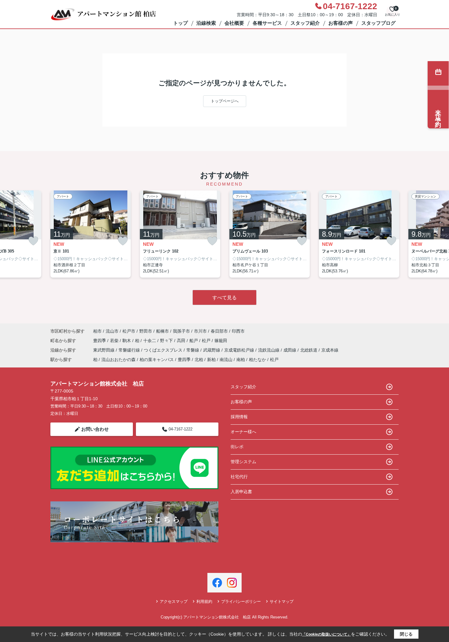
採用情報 (239, 416)
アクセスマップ (174, 601)
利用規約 (204, 601)
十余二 (150, 340)
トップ (180, 23)
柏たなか (257, 359)
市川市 (200, 331)
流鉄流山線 (269, 350)
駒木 (127, 340)
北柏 (199, 359)
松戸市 (128, 331)
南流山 (226, 359)
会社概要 (234, 23)
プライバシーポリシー (241, 601)
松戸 (207, 340)
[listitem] (90, 234)
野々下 (167, 340)
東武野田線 (104, 350)
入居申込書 (241, 491)
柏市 (97, 331)
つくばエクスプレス (164, 350)
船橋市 (162, 331)
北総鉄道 (309, 350)
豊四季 (100, 340)
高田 (182, 340)
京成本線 (329, 350)
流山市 (112, 331)
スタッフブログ (378, 23)
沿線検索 (206, 23)
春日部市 (219, 331)
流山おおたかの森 (118, 359)
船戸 (194, 340)
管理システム (243, 461)
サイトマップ (282, 601)
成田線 (290, 350)
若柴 (115, 340)
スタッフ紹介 (305, 23)
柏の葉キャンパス (157, 359)
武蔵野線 (212, 350)
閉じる (406, 634)
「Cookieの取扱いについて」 (326, 634)
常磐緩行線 (130, 350)
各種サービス (267, 23)
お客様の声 (340, 23)
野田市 (145, 331)
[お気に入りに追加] (33, 241)
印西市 (238, 331)
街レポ (237, 446)
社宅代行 (239, 476)
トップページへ (225, 101)
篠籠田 (220, 340)
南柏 (240, 359)
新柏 (211, 359)
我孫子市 (181, 331)
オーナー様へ (243, 431)
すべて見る (224, 297)
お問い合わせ (95, 429)
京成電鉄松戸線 (239, 350)
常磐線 (193, 350)
